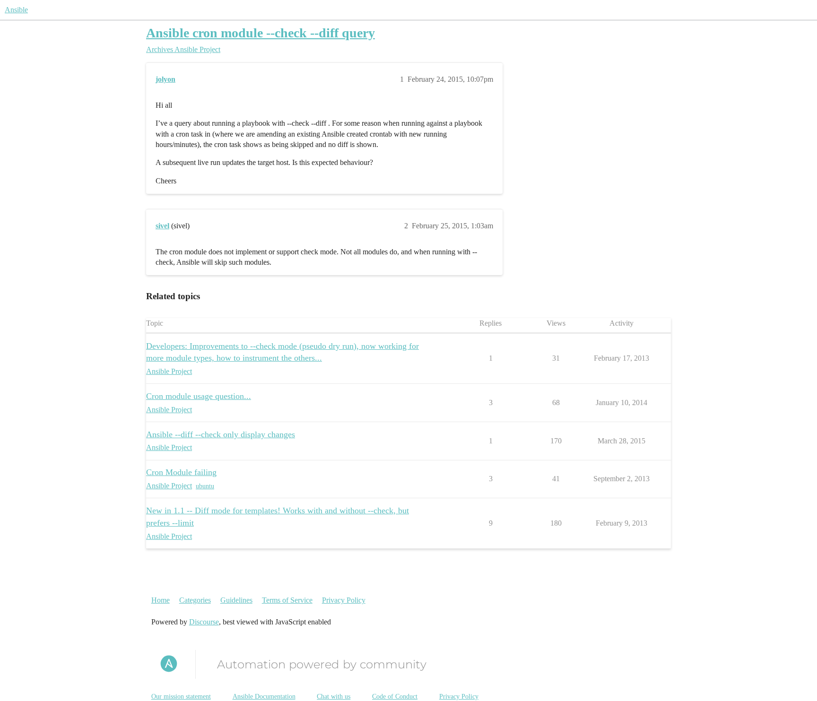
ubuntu (205, 486)
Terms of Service (287, 600)
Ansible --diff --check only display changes (220, 434)
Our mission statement (181, 696)
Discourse (204, 622)
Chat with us (333, 696)
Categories (195, 600)
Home (160, 600)
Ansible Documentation (264, 696)
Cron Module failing (181, 472)
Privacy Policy (343, 600)
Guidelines (236, 600)
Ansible (16, 10)
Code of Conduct (394, 696)
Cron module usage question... (198, 396)
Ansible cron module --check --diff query (260, 33)
